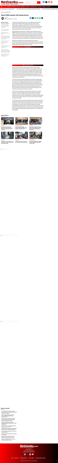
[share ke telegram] (38, 18)
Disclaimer (31, 458)
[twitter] (46, 2)
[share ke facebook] (31, 18)
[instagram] (49, 2)
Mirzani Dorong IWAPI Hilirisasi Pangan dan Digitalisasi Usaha (8, 437)
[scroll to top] (55, 461)
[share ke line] (40, 18)
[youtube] (52, 2)
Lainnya (48, 6)
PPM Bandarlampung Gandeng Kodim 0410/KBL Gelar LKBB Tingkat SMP (9, 429)
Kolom (44, 6)
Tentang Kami (23, 458)
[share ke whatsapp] (35, 18)
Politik (18, 6)
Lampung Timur (7, 12)
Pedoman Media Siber (40, 458)
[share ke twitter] (33, 18)
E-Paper (4, 6)
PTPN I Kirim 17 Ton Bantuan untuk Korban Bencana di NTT (8, 426)
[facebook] (44, 2)
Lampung (9, 6)
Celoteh (40, 6)
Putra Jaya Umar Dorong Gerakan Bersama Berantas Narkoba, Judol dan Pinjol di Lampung (9, 412)
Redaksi (6, 17)
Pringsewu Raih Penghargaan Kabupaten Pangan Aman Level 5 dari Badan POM (8, 423)
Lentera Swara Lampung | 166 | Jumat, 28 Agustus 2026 (8, 432)
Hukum (14, 6)
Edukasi (27, 6)
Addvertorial (33, 6)
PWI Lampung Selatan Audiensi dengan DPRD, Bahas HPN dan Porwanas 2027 (7, 415)
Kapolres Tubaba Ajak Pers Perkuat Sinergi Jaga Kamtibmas (8, 439)
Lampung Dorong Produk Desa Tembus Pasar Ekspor (9, 434)
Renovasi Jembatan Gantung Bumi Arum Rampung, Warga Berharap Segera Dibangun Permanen (8, 419)
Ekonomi (23, 6)
